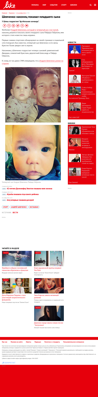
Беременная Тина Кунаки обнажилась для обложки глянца (88, 130)
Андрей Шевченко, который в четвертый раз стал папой (34, 30)
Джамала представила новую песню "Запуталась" (48, 324)
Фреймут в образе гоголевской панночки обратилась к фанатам (15, 269)
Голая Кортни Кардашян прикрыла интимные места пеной (88, 172)
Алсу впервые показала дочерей (18, 200)
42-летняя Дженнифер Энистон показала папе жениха (27, 188)
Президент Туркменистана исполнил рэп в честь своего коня (88, 50)
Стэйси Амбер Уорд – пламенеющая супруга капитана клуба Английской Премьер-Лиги (82, 92)
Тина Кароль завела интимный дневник (46, 296)
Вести (15, 212)
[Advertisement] (33, 231)
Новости (72, 42)
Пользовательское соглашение (73, 342)
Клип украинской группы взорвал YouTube (47, 269)
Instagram (34, 207)
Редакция (38, 342)
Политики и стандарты (52, 342)
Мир (44, 5)
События (53, 5)
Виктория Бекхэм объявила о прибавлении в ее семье (88, 78)
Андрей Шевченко (19, 207)
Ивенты (28, 342)
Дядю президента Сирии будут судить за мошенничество (88, 107)
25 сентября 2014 (21, 13)
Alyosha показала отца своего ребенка (20, 194)
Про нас (4, 342)
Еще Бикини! (73, 182)
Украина (35, 5)
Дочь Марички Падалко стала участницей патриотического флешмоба (14, 297)
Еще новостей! (74, 117)
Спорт (63, 5)
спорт (5, 207)
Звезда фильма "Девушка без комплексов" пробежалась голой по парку (88, 159)
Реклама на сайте (16, 342)
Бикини (73, 5)
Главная (4, 13)
